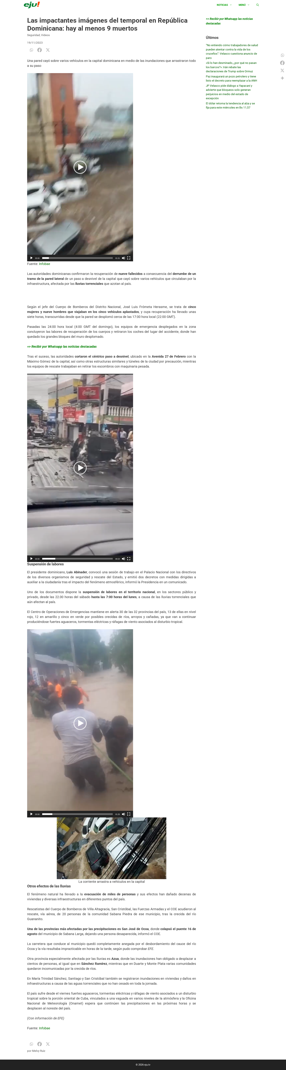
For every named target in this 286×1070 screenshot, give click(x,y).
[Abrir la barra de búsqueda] (257, 5)
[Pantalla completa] (128, 258)
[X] (48, 50)
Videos (45, 35)
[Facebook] (39, 50)
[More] (282, 78)
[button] (80, 167)
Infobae (44, 264)
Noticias (222, 4)
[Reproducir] (31, 258)
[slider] (77, 258)
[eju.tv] (33, 5)
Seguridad (33, 35)
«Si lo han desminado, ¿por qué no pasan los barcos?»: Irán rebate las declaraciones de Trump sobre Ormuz (231, 67)
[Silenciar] (123, 258)
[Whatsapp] (31, 50)
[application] (80, 167)
